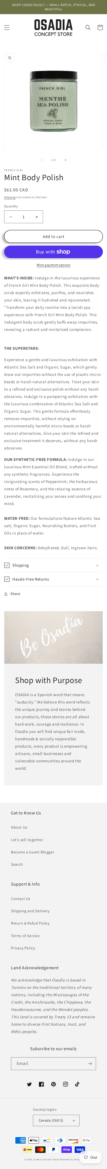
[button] (7, 28)
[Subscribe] (90, 1063)
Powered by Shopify (71, 1159)
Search (17, 864)
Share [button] (15, 593)
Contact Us (20, 898)
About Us (19, 827)
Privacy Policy (23, 948)
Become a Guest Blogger (32, 852)
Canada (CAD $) (51, 1120)
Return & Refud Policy (30, 923)
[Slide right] (66, 160)
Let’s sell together (27, 839)
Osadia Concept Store (46, 1159)
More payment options (54, 265)
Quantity (11, 206)
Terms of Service (25, 935)
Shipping (10, 197)
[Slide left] (41, 160)
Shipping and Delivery (30, 910)
